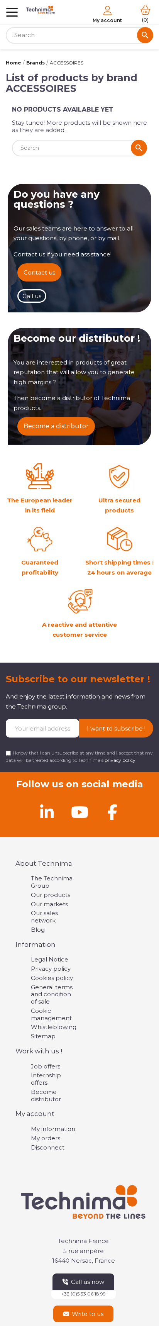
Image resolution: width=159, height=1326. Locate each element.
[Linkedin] (46, 812)
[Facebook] (112, 812)
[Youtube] (79, 812)
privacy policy (120, 760)
